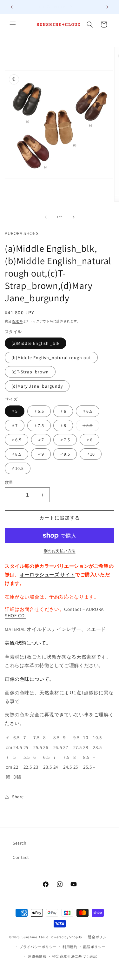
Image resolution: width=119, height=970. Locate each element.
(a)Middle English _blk (35, 343)
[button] (13, 24)
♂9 (41, 454)
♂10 (90, 454)
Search (20, 843)
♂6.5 (16, 440)
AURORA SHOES (21, 233)
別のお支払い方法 (60, 550)
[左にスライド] (46, 217)
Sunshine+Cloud (35, 937)
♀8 (63, 425)
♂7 (41, 440)
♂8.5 (16, 454)
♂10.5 (17, 468)
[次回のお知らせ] (107, 7)
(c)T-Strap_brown (30, 372)
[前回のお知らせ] (12, 7)
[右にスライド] (74, 217)
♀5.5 (39, 411)
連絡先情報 (37, 956)
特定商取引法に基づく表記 (74, 956)
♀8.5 (90, 426)
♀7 (14, 425)
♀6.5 (88, 411)
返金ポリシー (99, 937)
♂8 (89, 440)
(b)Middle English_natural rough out (51, 357)
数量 (9, 482)
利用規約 (70, 947)
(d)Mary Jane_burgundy (37, 386)
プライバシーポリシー (37, 947)
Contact (21, 857)
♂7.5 (65, 440)
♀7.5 (39, 425)
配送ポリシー (94, 947)
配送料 (17, 321)
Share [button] (18, 796)
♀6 (63, 411)
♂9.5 (65, 454)
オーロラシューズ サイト (47, 575)
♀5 (14, 411)
